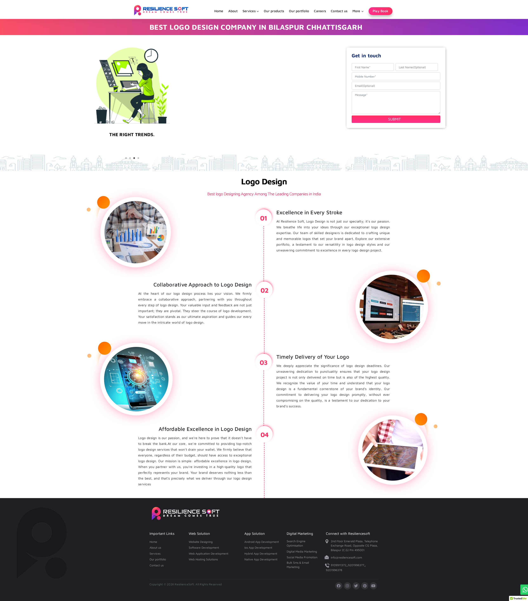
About (233, 11)
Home (218, 11)
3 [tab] (134, 158)
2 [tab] (130, 158)
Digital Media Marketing (302, 551)
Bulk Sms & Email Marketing (298, 565)
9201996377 (356, 565)
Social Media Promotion (302, 557)
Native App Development (260, 559)
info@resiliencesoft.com (346, 557)
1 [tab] (126, 158)
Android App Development (261, 541)
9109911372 (338, 565)
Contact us (339, 11)
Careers (320, 11)
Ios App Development (258, 547)
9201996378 (334, 570)
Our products (274, 11)
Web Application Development (208, 553)
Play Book (380, 11)
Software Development (204, 547)
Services (155, 553)
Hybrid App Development (260, 553)
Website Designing (201, 541)
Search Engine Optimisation (296, 543)
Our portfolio (299, 11)
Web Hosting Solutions (203, 559)
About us (155, 547)
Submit (394, 119)
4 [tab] (138, 158)
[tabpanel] (132, 144)
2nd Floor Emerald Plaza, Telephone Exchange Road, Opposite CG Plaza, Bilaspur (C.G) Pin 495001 (354, 545)
